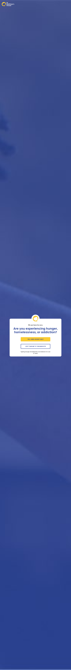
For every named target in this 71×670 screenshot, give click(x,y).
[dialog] (35, 335)
